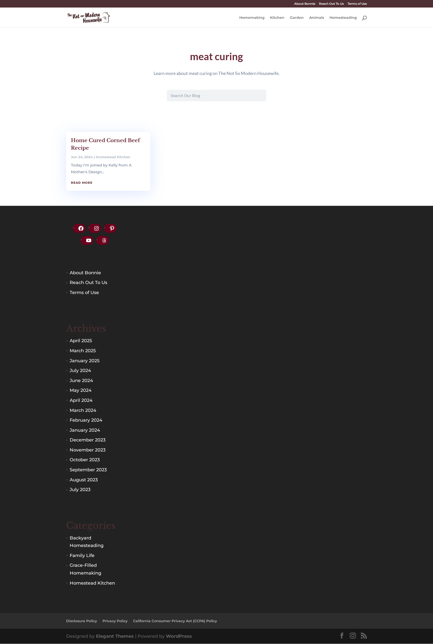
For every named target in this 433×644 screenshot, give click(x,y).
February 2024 (86, 420)
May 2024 (80, 390)
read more (81, 183)
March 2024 (83, 410)
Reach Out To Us (331, 4)
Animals (316, 18)
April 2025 (81, 340)
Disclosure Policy (81, 621)
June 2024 (81, 380)
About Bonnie (304, 4)
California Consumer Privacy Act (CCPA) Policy (175, 621)
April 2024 (81, 400)
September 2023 (88, 470)
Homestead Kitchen (113, 157)
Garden (297, 18)
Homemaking (252, 18)
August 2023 (84, 480)
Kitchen (277, 18)
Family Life (82, 555)
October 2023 (85, 460)
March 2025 (83, 350)
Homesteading (343, 18)
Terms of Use (357, 4)
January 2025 (84, 360)
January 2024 (85, 430)
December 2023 (87, 440)
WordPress (179, 636)
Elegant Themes (115, 636)
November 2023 (87, 450)
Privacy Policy (115, 621)
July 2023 (80, 489)
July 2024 (80, 370)
